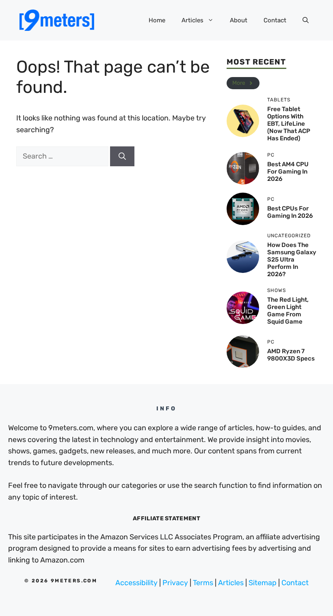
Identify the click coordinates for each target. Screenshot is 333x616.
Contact (275, 20)
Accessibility (136, 582)
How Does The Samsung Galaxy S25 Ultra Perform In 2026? (291, 259)
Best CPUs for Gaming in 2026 (290, 212)
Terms (203, 582)
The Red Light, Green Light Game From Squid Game (288, 310)
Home (157, 20)
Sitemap (263, 582)
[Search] (122, 156)
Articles (192, 20)
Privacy (175, 582)
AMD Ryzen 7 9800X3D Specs (291, 355)
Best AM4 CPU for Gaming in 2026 (288, 171)
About (238, 20)
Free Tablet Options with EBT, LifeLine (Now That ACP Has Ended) (288, 123)
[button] (305, 20)
